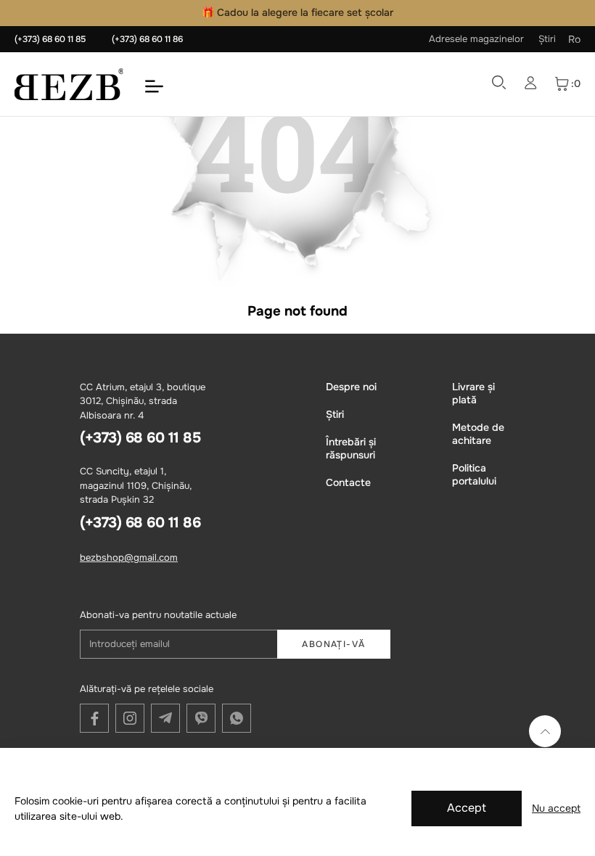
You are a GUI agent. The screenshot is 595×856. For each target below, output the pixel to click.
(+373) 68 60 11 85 (50, 39)
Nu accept (556, 808)
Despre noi (351, 386)
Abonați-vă (333, 644)
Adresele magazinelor (476, 39)
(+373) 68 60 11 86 (147, 39)
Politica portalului (474, 474)
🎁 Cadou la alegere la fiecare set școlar (297, 12)
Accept (466, 807)
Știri (547, 39)
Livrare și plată (473, 393)
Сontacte (348, 482)
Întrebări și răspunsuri (351, 448)
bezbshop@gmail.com (129, 557)
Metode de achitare (478, 434)
